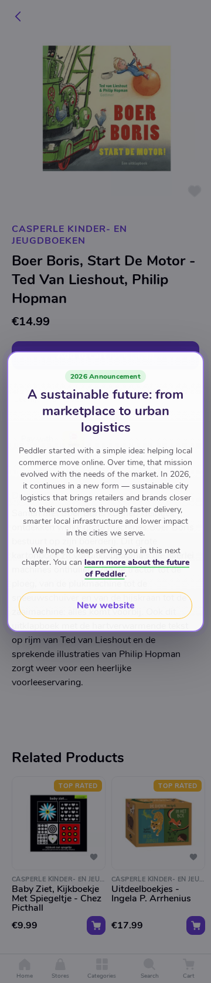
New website (106, 605)
